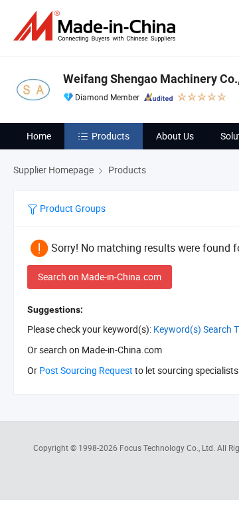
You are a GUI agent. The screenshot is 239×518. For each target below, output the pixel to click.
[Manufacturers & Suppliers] (97, 26)
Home (39, 136)
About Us (175, 136)
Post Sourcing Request (86, 370)
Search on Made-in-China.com (99, 276)
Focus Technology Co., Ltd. (168, 447)
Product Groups (72, 208)
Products (110, 136)
